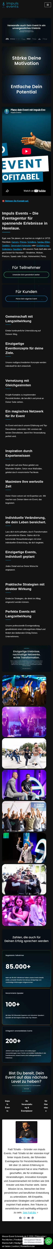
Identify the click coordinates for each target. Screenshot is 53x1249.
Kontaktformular (28, 1246)
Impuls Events (7, 1106)
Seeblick (6, 245)
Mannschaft (7, 1243)
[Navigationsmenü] (48, 4)
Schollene (31, 242)
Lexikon (15, 1246)
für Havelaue (46, 1106)
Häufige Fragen (21, 1243)
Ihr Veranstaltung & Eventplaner (26, 1106)
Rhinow (23, 242)
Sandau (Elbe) (43, 242)
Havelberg (17, 249)
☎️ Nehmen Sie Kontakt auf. (15, 201)
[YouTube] (28, 1218)
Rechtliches (7, 1239)
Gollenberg (7, 249)
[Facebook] (20, 1218)
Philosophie (40, 1236)
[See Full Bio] (37, 1213)
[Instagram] (24, 1218)
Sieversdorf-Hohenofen (21, 245)
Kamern (15, 242)
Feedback (18, 1239)
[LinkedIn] (32, 1218)
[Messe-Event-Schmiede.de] (10, 5)
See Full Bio (29, 1212)
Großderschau (42, 245)
